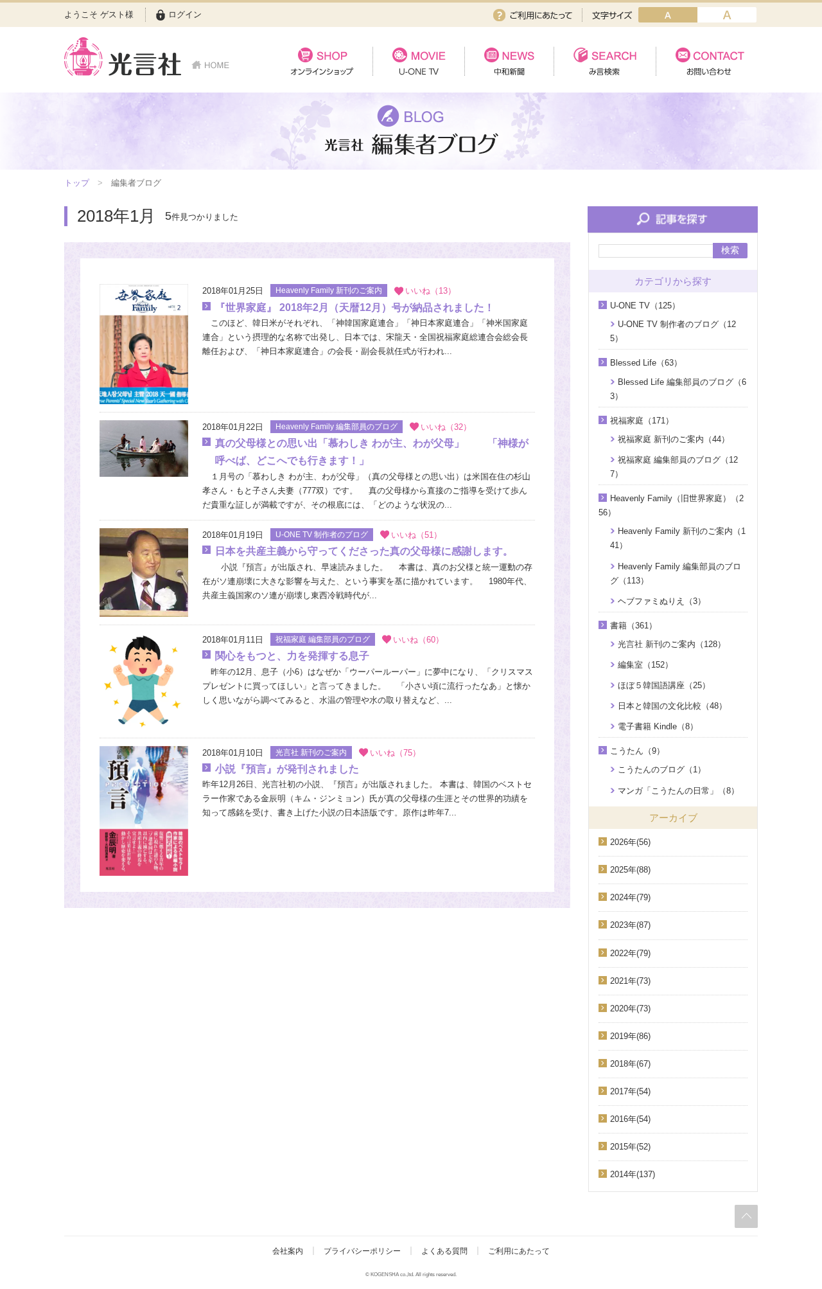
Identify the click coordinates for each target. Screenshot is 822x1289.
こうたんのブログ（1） (662, 769)
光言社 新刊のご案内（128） (672, 644)
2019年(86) (630, 1036)
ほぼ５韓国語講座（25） (664, 685)
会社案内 (287, 1251)
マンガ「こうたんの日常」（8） (678, 791)
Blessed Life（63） (646, 363)
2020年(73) (630, 1008)
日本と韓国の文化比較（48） (672, 706)
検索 (730, 250)
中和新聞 (509, 61)
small (667, 14)
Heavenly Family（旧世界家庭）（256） (671, 505)
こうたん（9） (637, 751)
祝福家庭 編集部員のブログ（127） (674, 467)
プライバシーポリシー (362, 1251)
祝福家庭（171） (642, 420)
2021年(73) (630, 981)
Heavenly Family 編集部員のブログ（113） (675, 573)
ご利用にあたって (532, 15)
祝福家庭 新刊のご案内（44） (674, 439)
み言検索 (605, 61)
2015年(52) (630, 1146)
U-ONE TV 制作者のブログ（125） (673, 331)
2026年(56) (630, 842)
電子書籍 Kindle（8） (658, 726)
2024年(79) (630, 897)
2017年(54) (630, 1091)
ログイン (185, 14)
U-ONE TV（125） (645, 305)
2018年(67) (630, 1064)
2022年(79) (630, 953)
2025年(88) (630, 870)
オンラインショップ (322, 61)
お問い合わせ (707, 61)
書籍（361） (633, 625)
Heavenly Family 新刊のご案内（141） (678, 538)
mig (726, 14)
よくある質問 (444, 1251)
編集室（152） (645, 665)
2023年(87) (630, 925)
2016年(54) (630, 1119)
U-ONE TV (418, 61)
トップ (76, 183)
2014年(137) (632, 1174)
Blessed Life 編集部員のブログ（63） (678, 389)
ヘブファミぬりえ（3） (662, 601)
